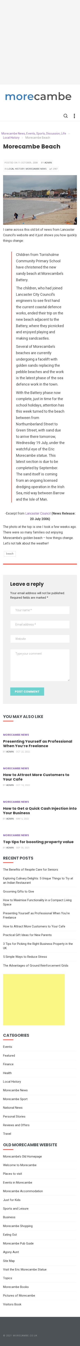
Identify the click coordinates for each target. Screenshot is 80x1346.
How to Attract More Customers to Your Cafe (36, 777)
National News (13, 1108)
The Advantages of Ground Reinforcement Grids (35, 965)
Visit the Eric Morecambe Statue (25, 1269)
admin (48, 162)
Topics (7, 1278)
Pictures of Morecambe (19, 1295)
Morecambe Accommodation (23, 1191)
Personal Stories (14, 1116)
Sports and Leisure (16, 1208)
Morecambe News (36, 169)
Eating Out (10, 1234)
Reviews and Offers (16, 1125)
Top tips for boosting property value (38, 841)
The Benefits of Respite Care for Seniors (30, 869)
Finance (8, 1064)
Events (7, 1047)
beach (10, 553)
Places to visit (12, 1174)
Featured (9, 1055)
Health (7, 1073)
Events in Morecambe (17, 1182)
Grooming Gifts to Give (18, 891)
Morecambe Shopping (18, 1226)
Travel (7, 1134)
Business (9, 1217)
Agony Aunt (11, 1252)
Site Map (9, 1261)
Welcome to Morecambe (20, 1165)
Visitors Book (12, 1304)
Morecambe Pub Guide (18, 1243)
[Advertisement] (40, 42)
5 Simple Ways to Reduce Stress (25, 957)
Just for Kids (12, 1200)
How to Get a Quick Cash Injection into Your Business (40, 810)
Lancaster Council (38, 513)
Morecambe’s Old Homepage (22, 1156)
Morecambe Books (16, 1287)
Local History (15, 169)
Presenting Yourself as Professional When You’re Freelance (37, 743)
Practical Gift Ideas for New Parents (27, 935)
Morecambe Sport (15, 1099)
